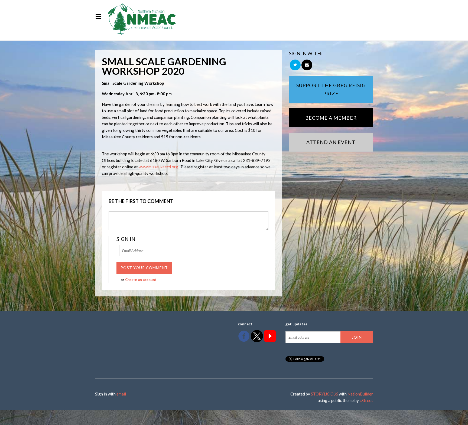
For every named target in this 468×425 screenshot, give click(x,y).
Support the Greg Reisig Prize (331, 89)
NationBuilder (360, 393)
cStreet (366, 400)
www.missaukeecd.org (158, 166)
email (121, 393)
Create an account (141, 279)
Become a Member (331, 118)
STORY (324, 393)
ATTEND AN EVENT (330, 142)
